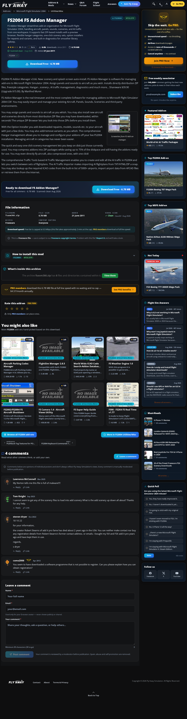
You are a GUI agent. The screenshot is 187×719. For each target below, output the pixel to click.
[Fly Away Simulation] (14, 4)
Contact (36, 682)
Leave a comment (128, 456)
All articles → (163, 476)
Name (9, 591)
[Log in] (166, 4)
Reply (18, 487)
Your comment (13, 619)
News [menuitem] (70, 4)
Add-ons (7, 11)
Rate (33, 47)
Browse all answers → (163, 402)
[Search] (153, 4)
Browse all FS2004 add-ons (20, 434)
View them (110, 275)
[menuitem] (129, 4)
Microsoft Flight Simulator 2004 (31, 11)
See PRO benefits (122, 289)
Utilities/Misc (57, 11)
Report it (100, 238)
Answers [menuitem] (112, 4)
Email (8, 603)
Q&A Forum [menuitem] (83, 4)
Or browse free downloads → (164, 67)
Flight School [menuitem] (96, 4)
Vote (149, 555)
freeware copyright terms (63, 238)
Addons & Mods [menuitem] (53, 4)
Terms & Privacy (60, 682)
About (47, 682)
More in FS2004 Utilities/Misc (121, 434)
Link (27, 487)
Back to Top (93, 695)
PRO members (100, 229)
